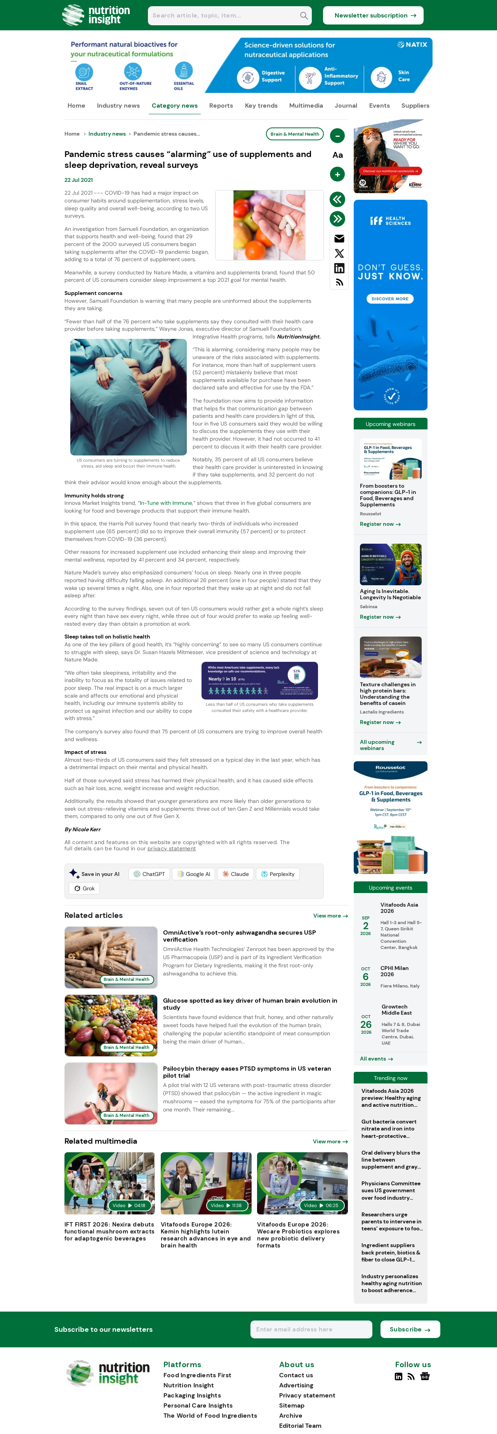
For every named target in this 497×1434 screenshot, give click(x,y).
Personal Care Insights (198, 1405)
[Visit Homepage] (96, 28)
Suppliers (415, 105)
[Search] (304, 16)
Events (379, 105)
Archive (290, 1415)
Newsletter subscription (371, 15)
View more (327, 915)
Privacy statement (307, 1395)
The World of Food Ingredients (210, 1415)
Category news (175, 105)
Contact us (296, 1375)
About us (297, 1365)
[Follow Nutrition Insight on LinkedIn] (398, 1379)
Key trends (261, 105)
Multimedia (306, 105)
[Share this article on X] (339, 255)
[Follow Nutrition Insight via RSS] (412, 1379)
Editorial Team (300, 1425)
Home (76, 105)
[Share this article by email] (339, 240)
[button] (149, 874)
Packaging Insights (192, 1395)
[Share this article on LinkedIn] (339, 269)
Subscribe (406, 1329)
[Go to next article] (339, 219)
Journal (346, 105)
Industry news (118, 105)
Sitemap (291, 1405)
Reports (221, 105)
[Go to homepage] (107, 1385)
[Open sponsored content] (248, 90)
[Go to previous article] (339, 199)
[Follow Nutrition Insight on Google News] (426, 1379)
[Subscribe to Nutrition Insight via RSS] (339, 285)
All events (373, 1058)
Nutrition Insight (188, 1385)
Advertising (296, 1385)
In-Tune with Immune (166, 503)
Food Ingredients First (197, 1375)
